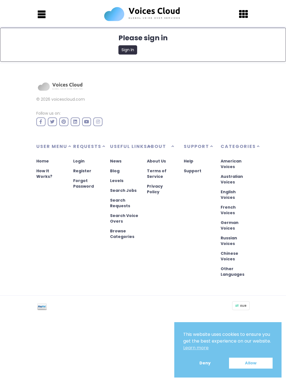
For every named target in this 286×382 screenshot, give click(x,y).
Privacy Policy (155, 189)
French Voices (228, 210)
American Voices (231, 163)
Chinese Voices (229, 256)
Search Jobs (123, 190)
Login (79, 161)
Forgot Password (83, 183)
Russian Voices (229, 240)
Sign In (127, 50)
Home (42, 161)
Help (188, 161)
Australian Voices (232, 179)
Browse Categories (122, 233)
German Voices (230, 225)
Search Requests (120, 203)
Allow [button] (250, 363)
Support (192, 171)
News (115, 161)
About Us (156, 161)
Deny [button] (205, 363)
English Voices (228, 194)
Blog (115, 171)
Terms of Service (156, 173)
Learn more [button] (196, 348)
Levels (116, 180)
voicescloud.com (68, 99)
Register (82, 171)
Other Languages (232, 271)
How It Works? (44, 173)
